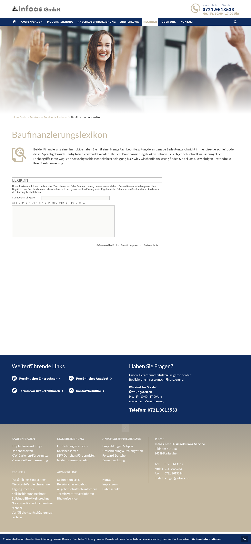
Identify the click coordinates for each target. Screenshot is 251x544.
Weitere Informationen (207, 539)
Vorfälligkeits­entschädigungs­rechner (32, 514)
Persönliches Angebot (92, 378)
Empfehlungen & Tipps (27, 446)
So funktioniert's (68, 479)
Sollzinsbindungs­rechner (28, 494)
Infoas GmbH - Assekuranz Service (32, 117)
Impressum (110, 484)
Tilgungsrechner (23, 489)
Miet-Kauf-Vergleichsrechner (31, 484)
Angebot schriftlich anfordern (77, 489)
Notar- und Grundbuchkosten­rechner (32, 505)
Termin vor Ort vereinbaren (39, 391)
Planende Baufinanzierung (30, 460)
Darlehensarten (22, 451)
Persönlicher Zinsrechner (38, 378)
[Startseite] (15, 22)
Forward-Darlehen (114, 455)
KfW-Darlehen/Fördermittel (30, 455)
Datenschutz (111, 489)
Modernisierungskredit (72, 460)
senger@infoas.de (177, 478)
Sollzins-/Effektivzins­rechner (31, 498)
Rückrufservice (67, 498)
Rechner (62, 117)
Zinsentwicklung (113, 460)
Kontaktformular (88, 391)
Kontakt (108, 479)
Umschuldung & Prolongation (122, 451)
